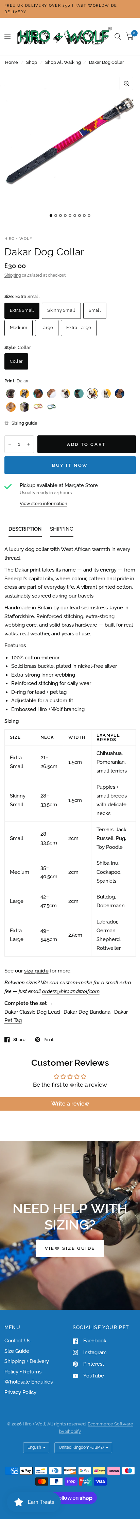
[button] (70, 1248)
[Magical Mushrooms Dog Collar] (24, 407)
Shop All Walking (63, 62)
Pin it (48, 1039)
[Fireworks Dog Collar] (79, 393)
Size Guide (16, 1351)
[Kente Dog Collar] (106, 393)
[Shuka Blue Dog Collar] (51, 393)
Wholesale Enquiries (28, 1382)
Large (46, 327)
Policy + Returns (22, 1372)
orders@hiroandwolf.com (71, 991)
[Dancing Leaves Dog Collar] (51, 407)
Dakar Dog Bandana (87, 1012)
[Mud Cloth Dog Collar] (119, 393)
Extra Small (22, 310)
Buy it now (70, 465)
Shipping (12, 275)
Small (95, 310)
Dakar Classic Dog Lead (32, 1012)
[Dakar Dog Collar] (92, 393)
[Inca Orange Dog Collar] (38, 393)
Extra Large (78, 327)
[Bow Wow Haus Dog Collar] (11, 407)
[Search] (117, 36)
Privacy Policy (20, 1392)
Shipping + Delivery (26, 1361)
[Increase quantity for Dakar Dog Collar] (28, 444)
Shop (31, 62)
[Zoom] (126, 83)
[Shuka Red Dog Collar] (65, 393)
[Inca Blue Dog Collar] (24, 393)
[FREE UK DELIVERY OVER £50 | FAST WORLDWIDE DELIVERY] (70, 9)
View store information (43, 503)
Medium (19, 327)
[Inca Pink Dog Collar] (11, 393)
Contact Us (17, 1341)
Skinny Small (61, 310)
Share (19, 1039)
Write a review (70, 1103)
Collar (16, 361)
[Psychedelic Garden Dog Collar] (38, 407)
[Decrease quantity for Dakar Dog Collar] (10, 444)
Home (11, 62)
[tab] (25, 530)
